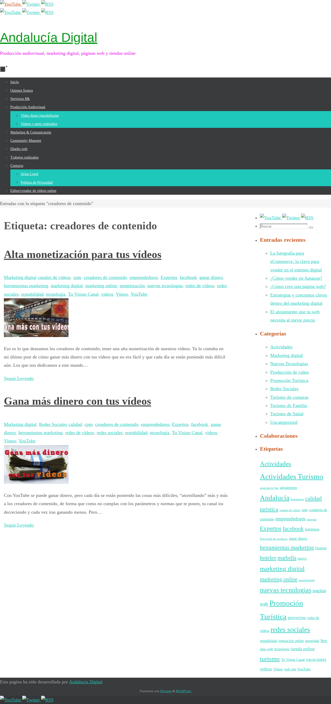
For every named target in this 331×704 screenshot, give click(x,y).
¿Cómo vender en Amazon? (296, 278)
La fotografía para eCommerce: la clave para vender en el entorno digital (296, 261)
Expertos (169, 277)
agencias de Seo (269, 488)
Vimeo (122, 294)
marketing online (101, 285)
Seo (323, 640)
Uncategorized (283, 422)
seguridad (312, 641)
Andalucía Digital (48, 37)
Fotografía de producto (274, 538)
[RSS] (47, 4)
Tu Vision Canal (83, 294)
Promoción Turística (289, 380)
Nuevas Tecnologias (289, 363)
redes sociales (110, 432)
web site (290, 669)
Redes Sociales (53, 424)
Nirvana (166, 691)
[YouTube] (11, 4)
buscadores (297, 499)
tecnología (55, 294)
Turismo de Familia (288, 405)
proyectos (297, 617)
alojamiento (288, 488)
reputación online (291, 641)
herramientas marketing (26, 285)
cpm (77, 277)
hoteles (268, 557)
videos (107, 294)
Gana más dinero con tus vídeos (77, 401)
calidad (75, 424)
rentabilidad (32, 294)
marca (302, 558)
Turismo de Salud (286, 413)
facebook (188, 277)
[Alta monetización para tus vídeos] (36, 335)
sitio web (266, 649)
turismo (270, 658)
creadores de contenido (105, 277)
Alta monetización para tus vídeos (82, 254)
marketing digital (67, 285)
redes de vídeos (199, 285)
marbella (286, 558)
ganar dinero (211, 277)
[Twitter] (31, 4)
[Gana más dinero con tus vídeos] (36, 482)
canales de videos (54, 277)
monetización (132, 285)
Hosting (321, 548)
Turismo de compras (289, 397)
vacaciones (316, 659)
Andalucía (274, 498)
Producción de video (289, 372)
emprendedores (144, 277)
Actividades (281, 346)
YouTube (139, 294)
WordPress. (184, 691)
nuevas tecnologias (165, 285)
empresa (312, 519)
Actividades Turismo (291, 476)
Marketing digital (20, 277)
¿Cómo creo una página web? (298, 286)
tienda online (303, 648)
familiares (312, 529)
